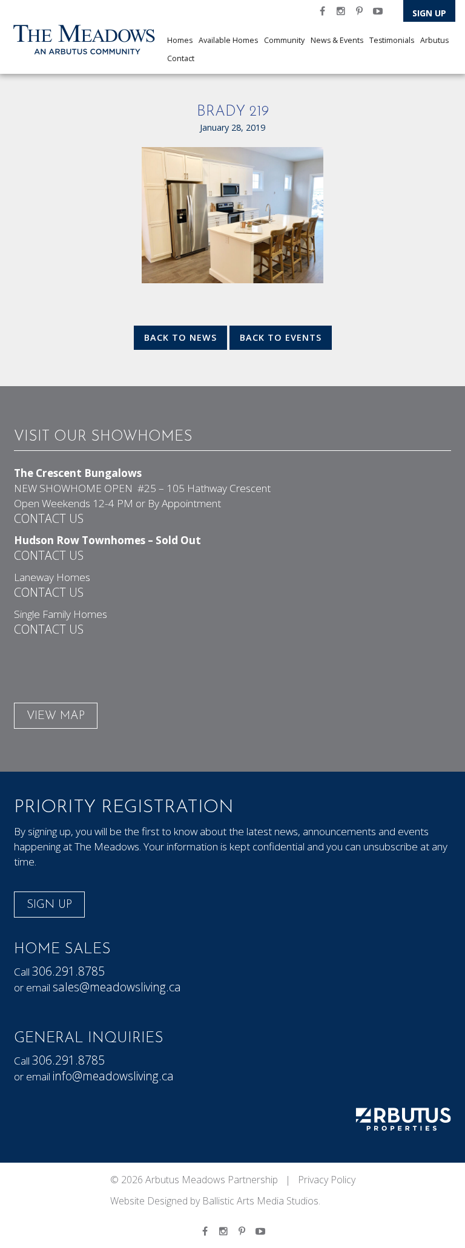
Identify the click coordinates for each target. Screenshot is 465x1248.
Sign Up (429, 13)
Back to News (180, 337)
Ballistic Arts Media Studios (260, 1200)
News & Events (337, 40)
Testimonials (391, 40)
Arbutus (434, 40)
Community (284, 40)
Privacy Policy (326, 1179)
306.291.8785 (68, 971)
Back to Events (281, 337)
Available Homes (228, 40)
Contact (180, 58)
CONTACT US (49, 518)
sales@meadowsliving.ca (117, 987)
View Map (56, 716)
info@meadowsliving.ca (113, 1076)
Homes (180, 40)
